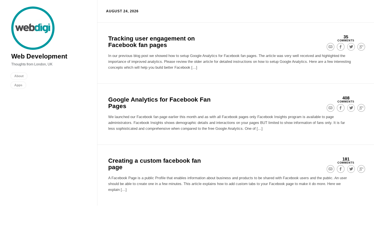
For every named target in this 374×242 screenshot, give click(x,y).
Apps (18, 85)
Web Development (32, 28)
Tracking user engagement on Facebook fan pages (151, 41)
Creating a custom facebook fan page (154, 164)
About (19, 76)
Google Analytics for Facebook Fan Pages (159, 102)
